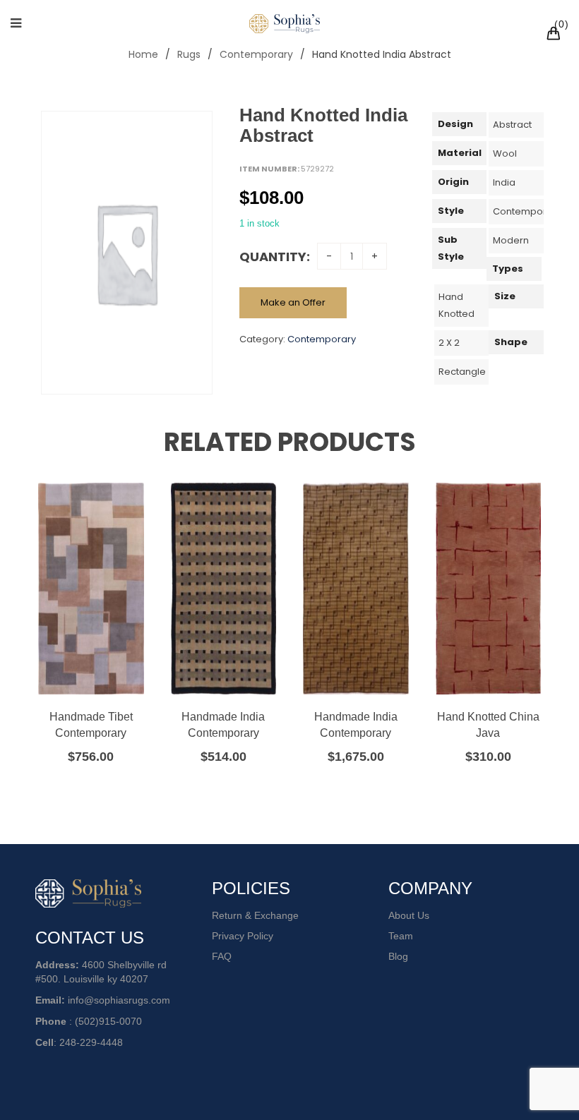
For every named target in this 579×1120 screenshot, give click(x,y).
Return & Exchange (255, 915)
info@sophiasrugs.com (119, 1000)
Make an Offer (293, 302)
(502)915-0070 (108, 1021)
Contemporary (256, 54)
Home (143, 54)
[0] (555, 35)
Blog (398, 956)
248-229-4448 (91, 1042)
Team (400, 935)
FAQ (222, 956)
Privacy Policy (242, 935)
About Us (408, 915)
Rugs (189, 54)
